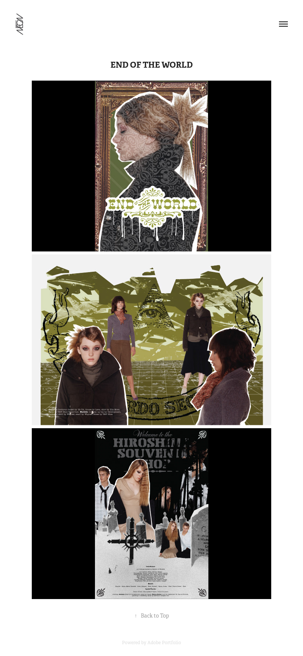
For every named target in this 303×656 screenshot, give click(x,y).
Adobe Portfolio (164, 643)
